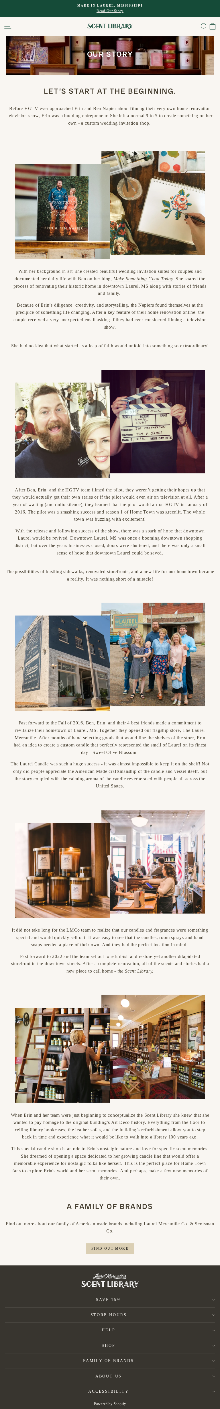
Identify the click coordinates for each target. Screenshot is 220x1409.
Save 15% (108, 1300)
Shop (108, 1345)
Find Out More (110, 1249)
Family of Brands (108, 1361)
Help (108, 1330)
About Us (108, 1376)
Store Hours (109, 1315)
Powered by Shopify (110, 1404)
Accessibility (108, 1391)
